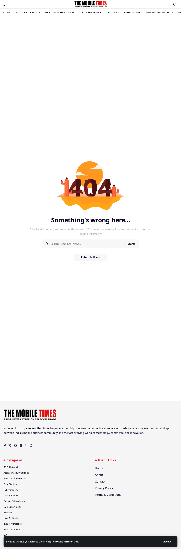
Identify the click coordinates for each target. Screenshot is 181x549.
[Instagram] (21, 445)
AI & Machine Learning (15, 478)
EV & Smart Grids (12, 506)
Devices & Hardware (14, 501)
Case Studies (10, 484)
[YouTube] (15, 445)
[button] (167, 542)
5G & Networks (11, 467)
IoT (5, 535)
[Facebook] (5, 445)
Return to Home (90, 257)
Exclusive (8, 512)
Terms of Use (71, 541)
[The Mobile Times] (90, 4)
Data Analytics (11, 495)
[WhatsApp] (31, 445)
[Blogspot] (35, 445)
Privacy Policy (51, 541)
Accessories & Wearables (16, 472)
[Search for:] (86, 243)
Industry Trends (12, 529)
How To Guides (11, 518)
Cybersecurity (11, 489)
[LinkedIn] (26, 445)
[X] (10, 445)
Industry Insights (13, 523)
